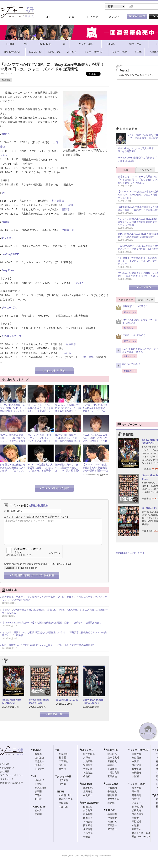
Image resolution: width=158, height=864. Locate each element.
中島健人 (79, 282)
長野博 (65, 209)
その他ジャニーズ (12, 336)
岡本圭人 (87, 818)
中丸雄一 (87, 795)
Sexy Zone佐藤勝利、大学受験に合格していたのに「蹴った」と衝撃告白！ (40, 469)
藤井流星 (136, 769)
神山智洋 (136, 765)
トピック (92, 17)
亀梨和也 (87, 788)
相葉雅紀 (63, 754)
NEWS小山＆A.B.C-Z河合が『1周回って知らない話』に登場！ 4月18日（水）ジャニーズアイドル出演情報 (95, 441)
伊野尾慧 (87, 829)
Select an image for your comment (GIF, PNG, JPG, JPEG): (37, 564)
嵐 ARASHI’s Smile (67, 700)
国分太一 (5, 155)
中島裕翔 (87, 814)
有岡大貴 (87, 821)
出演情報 (6, 79)
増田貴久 (63, 803)
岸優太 (135, 818)
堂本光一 (39, 810)
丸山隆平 (87, 761)
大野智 (62, 765)
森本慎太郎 (137, 806)
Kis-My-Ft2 (112, 750)
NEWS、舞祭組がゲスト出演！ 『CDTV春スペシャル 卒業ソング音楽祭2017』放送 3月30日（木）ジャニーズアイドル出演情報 (13, 442)
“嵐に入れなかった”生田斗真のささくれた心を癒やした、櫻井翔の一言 (40, 408)
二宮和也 (63, 761)
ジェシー (136, 803)
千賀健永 (112, 769)
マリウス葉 (113, 799)
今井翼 (62, 784)
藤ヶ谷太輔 (113, 757)
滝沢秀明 (63, 780)
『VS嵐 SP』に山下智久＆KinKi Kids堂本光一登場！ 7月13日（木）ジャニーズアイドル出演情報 (95, 411)
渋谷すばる (89, 754)
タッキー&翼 (64, 776)
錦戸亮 (86, 757)
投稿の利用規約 (38, 505)
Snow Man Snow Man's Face (39, 701)
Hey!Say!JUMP (10, 254)
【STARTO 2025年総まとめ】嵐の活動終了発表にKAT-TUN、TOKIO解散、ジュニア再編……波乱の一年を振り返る (55, 611)
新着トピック (145, 299)
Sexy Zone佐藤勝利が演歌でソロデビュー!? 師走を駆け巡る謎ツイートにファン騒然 (68, 410)
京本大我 (136, 788)
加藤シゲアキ (66, 799)
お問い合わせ (7, 767)
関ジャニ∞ (7, 238)
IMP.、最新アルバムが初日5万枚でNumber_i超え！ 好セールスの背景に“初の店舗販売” (48, 645)
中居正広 (66, 352)
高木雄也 (87, 825)
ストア (50, 17)
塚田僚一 (112, 829)
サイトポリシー (8, 779)
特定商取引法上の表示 (11, 782)
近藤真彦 (71, 344)
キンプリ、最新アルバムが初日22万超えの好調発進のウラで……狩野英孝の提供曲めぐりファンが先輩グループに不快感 (54, 634)
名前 (6, 510)
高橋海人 (136, 829)
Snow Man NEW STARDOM (11, 701)
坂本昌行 (39, 780)
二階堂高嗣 (113, 772)
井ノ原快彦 (58, 200)
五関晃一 (112, 825)
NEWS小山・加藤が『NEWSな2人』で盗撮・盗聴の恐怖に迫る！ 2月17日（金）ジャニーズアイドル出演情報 (69, 441)
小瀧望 (135, 776)
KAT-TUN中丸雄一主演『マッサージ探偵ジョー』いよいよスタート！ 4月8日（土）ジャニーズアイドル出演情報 (41, 441)
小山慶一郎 (68, 229)
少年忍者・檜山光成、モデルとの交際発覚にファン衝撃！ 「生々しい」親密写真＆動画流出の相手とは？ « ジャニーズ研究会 (13, 472)
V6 (3, 192)
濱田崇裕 (136, 772)
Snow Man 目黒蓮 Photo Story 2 (93, 701)
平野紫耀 (136, 821)
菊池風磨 (112, 795)
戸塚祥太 (112, 818)
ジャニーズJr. (9, 307)
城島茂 (38, 754)
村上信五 (87, 772)
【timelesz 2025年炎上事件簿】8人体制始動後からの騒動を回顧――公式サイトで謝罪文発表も (51, 622)
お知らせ (4, 764)
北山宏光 (112, 754)
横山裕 (86, 776)
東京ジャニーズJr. (141, 833)
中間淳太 (136, 761)
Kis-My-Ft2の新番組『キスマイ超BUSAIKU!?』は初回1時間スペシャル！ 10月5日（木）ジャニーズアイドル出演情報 (13, 411)
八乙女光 (87, 833)
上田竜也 (87, 791)
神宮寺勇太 (137, 814)
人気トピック (125, 299)
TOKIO (5, 134)
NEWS (5, 221)
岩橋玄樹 (136, 810)
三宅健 (69, 205)
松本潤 (62, 757)
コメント (9, 516)
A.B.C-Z (110, 810)
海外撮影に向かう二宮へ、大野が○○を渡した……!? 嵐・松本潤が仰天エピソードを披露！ (68, 469)
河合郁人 (112, 821)
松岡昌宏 (39, 765)
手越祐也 (63, 806)
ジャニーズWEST (140, 750)
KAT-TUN (86, 783)
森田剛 (38, 791)
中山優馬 (88, 357)
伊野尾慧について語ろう (135, 306)
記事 (71, 17)
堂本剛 (38, 814)
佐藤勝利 (112, 788)
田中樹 (135, 791)
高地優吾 (136, 795)
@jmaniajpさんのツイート (130, 552)
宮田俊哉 (112, 776)
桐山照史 (136, 757)
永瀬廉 (135, 825)
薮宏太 (86, 836)
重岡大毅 (136, 754)
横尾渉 (111, 765)
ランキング (146, 170)
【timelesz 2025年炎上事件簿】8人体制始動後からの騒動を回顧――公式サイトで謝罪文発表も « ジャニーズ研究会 (95, 470)
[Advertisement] (137, 401)
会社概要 (4, 771)
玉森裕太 (112, 761)
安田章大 (87, 765)
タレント (113, 17)
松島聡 (111, 803)
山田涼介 (87, 806)
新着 (125, 170)
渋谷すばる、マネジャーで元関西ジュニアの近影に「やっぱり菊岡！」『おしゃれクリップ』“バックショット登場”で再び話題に (54, 598)
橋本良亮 (112, 814)
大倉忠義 (87, 769)
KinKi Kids (39, 806)
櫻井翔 (62, 769)
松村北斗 (136, 799)
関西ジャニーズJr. (141, 836)
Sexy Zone (8, 270)
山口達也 (39, 757)
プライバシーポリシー (11, 775)
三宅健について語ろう (134, 335)
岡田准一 (39, 799)
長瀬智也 (39, 769)
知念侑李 (87, 810)
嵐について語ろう (131, 364)
